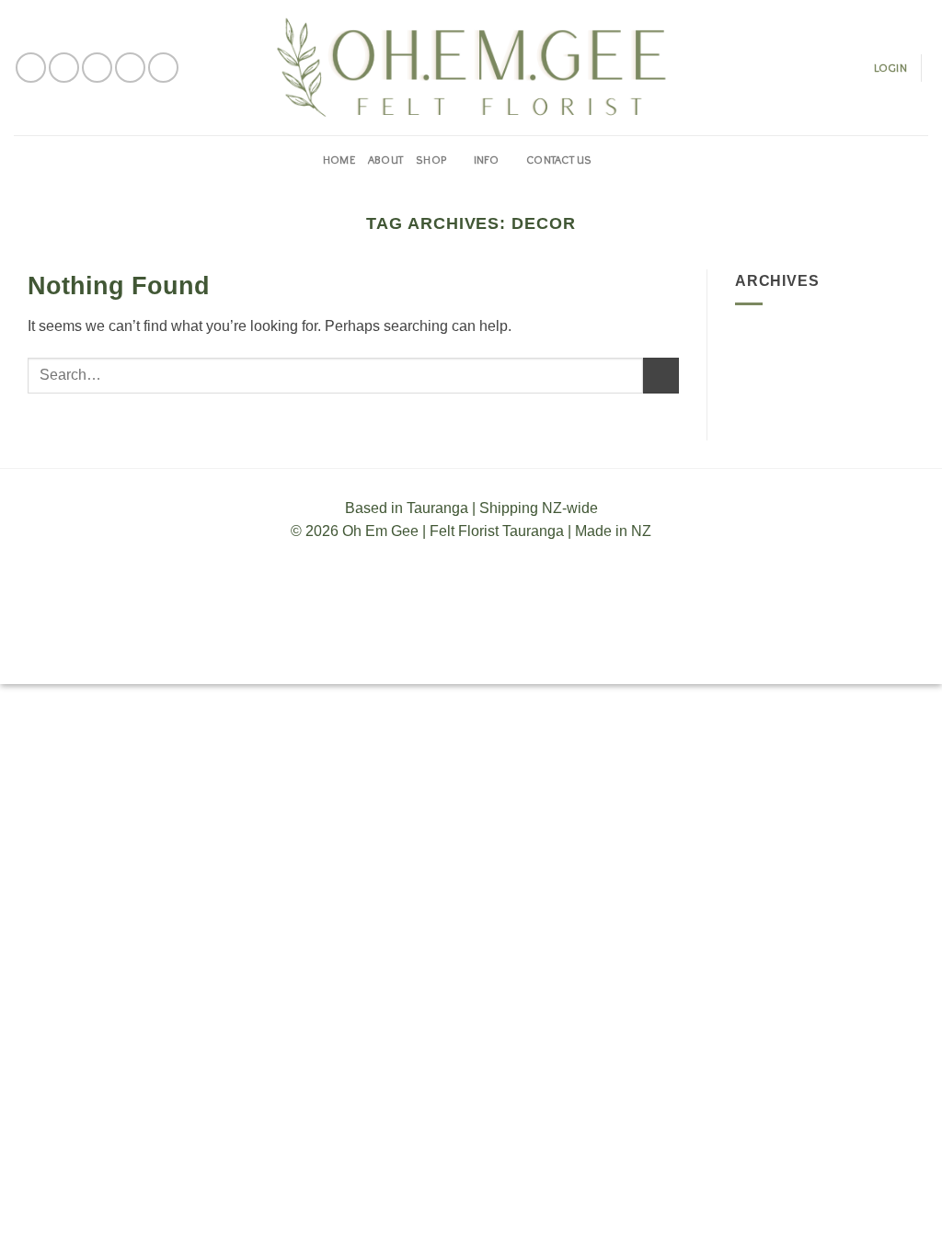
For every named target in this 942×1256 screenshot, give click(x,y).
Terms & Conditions (367, 654)
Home (339, 159)
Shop (431, 159)
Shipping (472, 654)
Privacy (540, 654)
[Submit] (661, 376)
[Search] (612, 160)
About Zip (609, 654)
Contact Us (559, 159)
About (385, 159)
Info (487, 159)
